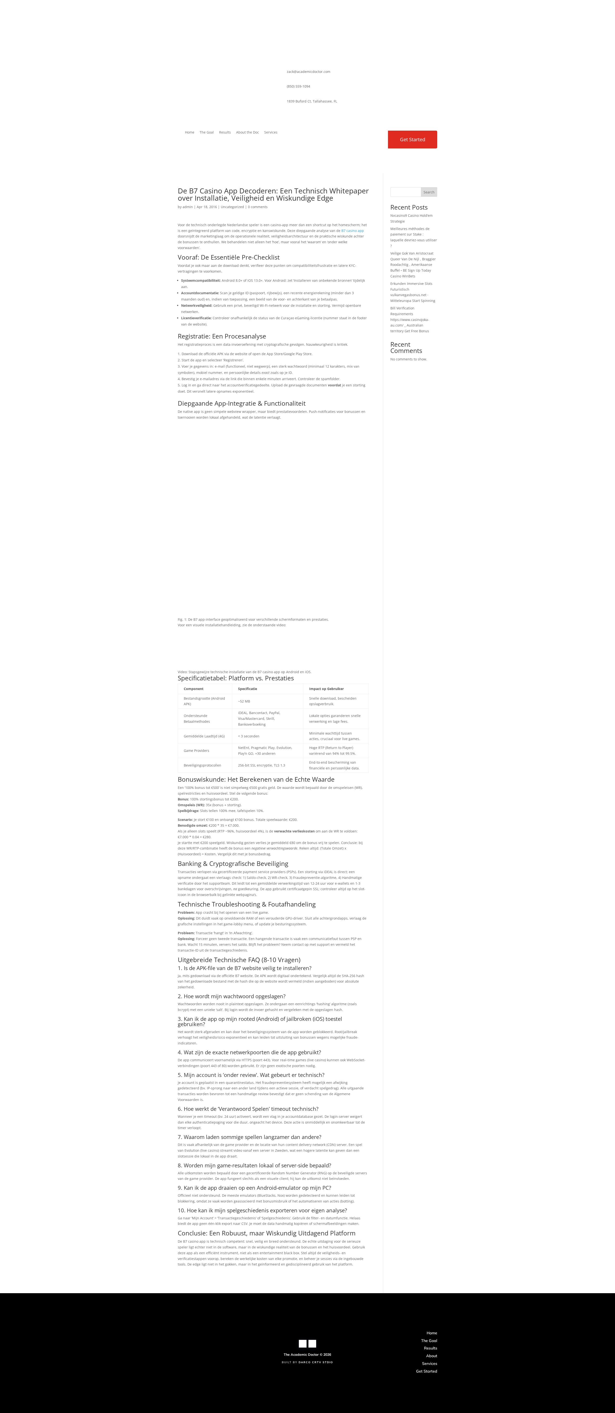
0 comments (258, 207)
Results (225, 132)
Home (189, 132)
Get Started (412, 139)
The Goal (207, 132)
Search (429, 192)
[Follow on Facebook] (302, 133)
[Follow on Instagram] (289, 133)
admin (188, 207)
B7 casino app (352, 230)
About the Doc (247, 132)
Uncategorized (232, 207)
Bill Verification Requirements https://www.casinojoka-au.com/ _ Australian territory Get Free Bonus (409, 319)
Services (270, 132)
